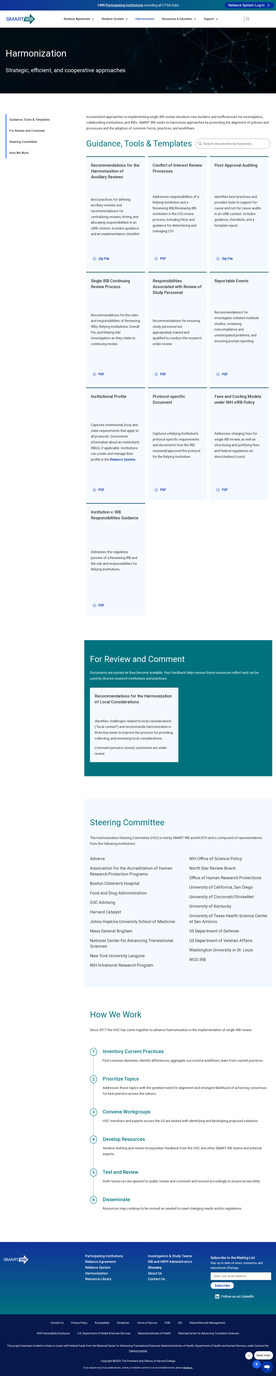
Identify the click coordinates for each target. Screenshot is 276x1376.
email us (187, 1367)
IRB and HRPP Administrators (170, 1262)
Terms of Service (147, 1322)
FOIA (167, 1322)
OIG (180, 1322)
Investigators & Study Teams (170, 1256)
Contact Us (156, 1279)
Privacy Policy (79, 1322)
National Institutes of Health (154, 1333)
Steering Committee (23, 142)
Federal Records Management (207, 1322)
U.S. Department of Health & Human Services (103, 1333)
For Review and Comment (27, 131)
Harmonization (144, 19)
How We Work (19, 153)
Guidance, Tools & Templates (29, 119)
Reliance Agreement (100, 1262)
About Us (155, 1273)
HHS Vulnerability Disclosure (53, 1333)
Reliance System (122, 459)
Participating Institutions (104, 1256)
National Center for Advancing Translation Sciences (208, 1333)
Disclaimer (123, 1322)
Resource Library (98, 1279)
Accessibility (102, 1322)
